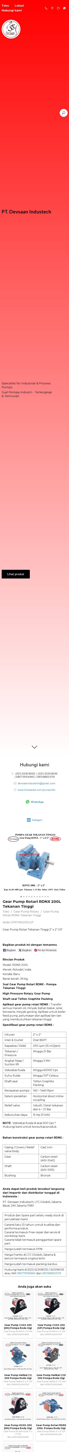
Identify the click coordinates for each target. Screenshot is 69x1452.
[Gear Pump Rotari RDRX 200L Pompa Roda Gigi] (51, 1406)
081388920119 (51, 1273)
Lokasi (19, 5)
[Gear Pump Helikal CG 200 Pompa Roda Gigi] (18, 1356)
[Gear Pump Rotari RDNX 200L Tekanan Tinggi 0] (34, 862)
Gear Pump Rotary (26, 911)
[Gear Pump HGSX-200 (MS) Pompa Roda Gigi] (18, 1406)
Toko (6, 911)
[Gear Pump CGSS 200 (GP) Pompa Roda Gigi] (51, 1306)
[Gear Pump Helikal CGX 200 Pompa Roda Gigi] (51, 1356)
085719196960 (26, 1273)
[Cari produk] (64, 113)
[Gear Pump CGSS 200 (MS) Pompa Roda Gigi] (18, 1306)
